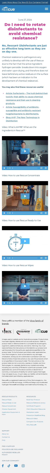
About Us (5, 434)
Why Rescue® (31, 425)
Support (5, 431)
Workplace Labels (32, 412)
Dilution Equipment (9, 409)
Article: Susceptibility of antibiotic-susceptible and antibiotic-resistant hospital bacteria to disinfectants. (23, 110)
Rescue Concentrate (9, 406)
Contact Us (6, 437)
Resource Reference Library (35, 403)
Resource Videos (32, 418)
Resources (31, 396)
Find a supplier (8, 446)
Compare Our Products (34, 421)
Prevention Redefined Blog (35, 415)
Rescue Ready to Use (9, 403)
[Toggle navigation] (46, 8)
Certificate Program (33, 406)
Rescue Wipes (6, 400)
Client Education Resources (35, 409)
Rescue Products (9, 396)
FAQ (3, 440)
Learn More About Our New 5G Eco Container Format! (25, 2)
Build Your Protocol (33, 400)
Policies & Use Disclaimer (12, 449)
